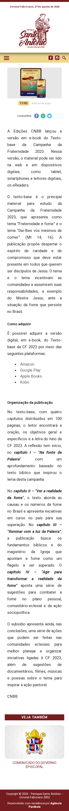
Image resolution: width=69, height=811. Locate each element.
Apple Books (31, 376)
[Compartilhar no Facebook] (36, 116)
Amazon (27, 364)
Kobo (24, 382)
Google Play (30, 370)
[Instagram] (57, 58)
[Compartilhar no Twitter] (49, 116)
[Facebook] (50, 58)
